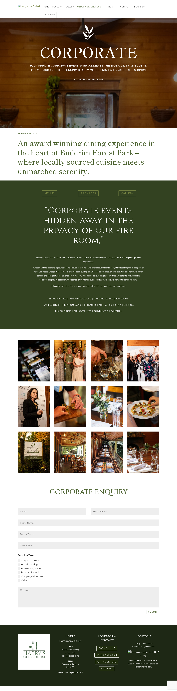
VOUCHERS (50, 14)
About (110, 7)
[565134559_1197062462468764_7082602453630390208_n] (107, 380)
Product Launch (30, 572)
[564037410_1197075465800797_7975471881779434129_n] (70, 380)
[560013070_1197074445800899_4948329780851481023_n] (34, 472)
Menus (55, 7)
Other (24, 580)
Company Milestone (32, 576)
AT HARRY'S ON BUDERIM (88, 79)
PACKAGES (88, 193)
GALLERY (127, 193)
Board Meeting (29, 564)
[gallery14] (70, 472)
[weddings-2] (107, 426)
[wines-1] (34, 380)
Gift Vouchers (106, 662)
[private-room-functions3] (143, 472)
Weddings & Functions (89, 7)
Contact (124, 7)
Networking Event (31, 568)
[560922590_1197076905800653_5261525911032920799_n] (34, 426)
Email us (106, 668)
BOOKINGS (139, 7)
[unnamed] (143, 380)
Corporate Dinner (31, 560)
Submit (152, 612)
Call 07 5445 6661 (107, 655)
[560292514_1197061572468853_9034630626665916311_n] (143, 426)
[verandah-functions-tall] (107, 472)
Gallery (70, 7)
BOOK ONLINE (106, 648)
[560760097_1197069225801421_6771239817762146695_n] (70, 426)
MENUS (50, 193)
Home (46, 7)
